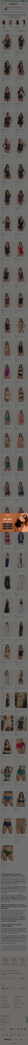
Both (7, 528)
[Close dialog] (26, 514)
